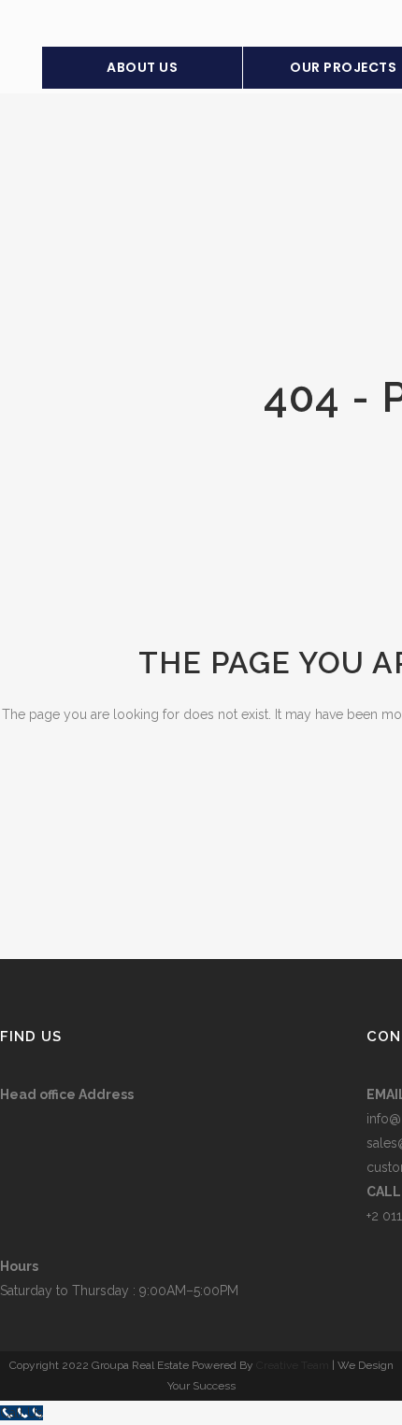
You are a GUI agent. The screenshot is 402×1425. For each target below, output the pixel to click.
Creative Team (292, 1365)
